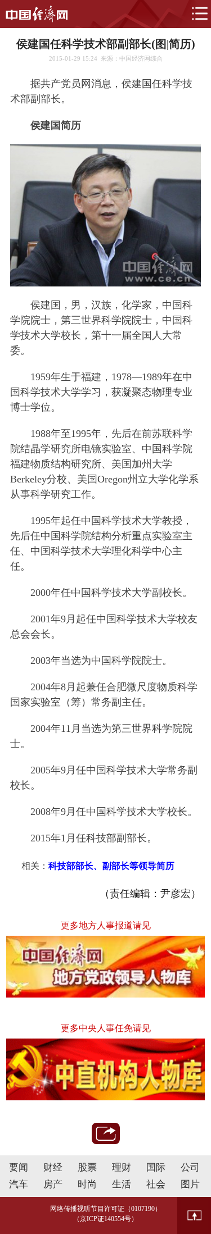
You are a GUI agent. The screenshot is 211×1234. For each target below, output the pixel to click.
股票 (87, 1167)
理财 (121, 1167)
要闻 (18, 1167)
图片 (190, 1184)
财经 (52, 1167)
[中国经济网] (37, 14)
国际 (155, 1167)
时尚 (87, 1184)
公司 (190, 1167)
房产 (52, 1184)
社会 (155, 1184)
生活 (121, 1184)
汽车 (18, 1184)
